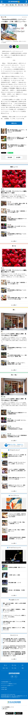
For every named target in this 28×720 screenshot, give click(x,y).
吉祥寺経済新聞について (6, 681)
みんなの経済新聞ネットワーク (14, 702)
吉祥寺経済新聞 (13, 2)
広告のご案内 (4, 689)
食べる (7, 4)
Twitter (15, 676)
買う (16, 4)
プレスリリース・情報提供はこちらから (9, 683)
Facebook (12, 676)
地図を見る (14, 123)
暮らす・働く (20, 4)
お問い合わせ (4, 687)
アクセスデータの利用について (7, 685)
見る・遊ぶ (12, 4)
